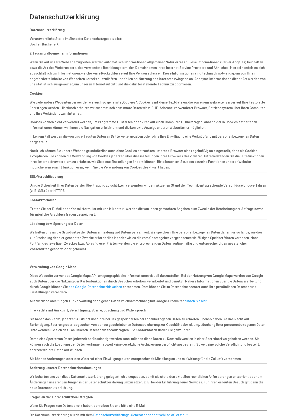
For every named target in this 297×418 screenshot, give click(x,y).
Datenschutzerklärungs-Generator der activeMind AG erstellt (140, 415)
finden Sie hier (195, 301)
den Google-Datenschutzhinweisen (95, 287)
